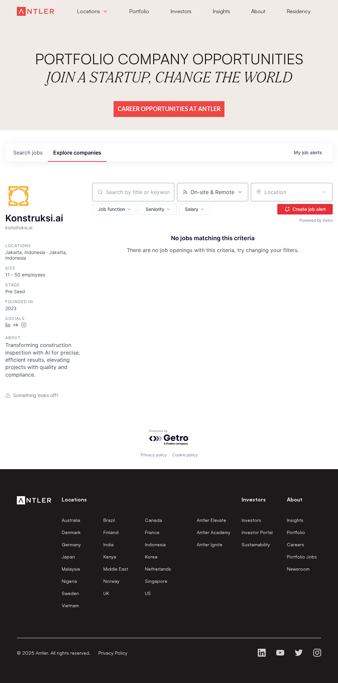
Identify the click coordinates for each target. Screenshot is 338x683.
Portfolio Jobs (302, 556)
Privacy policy (154, 454)
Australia (71, 520)
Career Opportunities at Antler (169, 108)
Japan (68, 556)
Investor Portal (257, 532)
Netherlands (158, 569)
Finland (110, 532)
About (294, 499)
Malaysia (71, 569)
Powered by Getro (316, 220)
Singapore (156, 581)
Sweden (70, 593)
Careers (295, 544)
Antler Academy (213, 532)
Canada (153, 520)
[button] (114, 209)
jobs (28, 152)
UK (106, 593)
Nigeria (69, 581)
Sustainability (256, 544)
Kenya (109, 556)
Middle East (115, 569)
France (152, 532)
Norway (111, 581)
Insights (295, 520)
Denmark (71, 532)
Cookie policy (185, 454)
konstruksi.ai (18, 227)
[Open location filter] (324, 192)
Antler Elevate (211, 520)
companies (77, 152)
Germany (71, 544)
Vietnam (70, 605)
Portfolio (296, 532)
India (108, 544)
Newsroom (298, 569)
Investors (251, 520)
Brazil (109, 520)
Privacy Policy (112, 653)
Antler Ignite (209, 544)
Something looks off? (35, 395)
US (148, 593)
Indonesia (155, 544)
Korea (151, 556)
